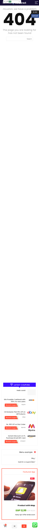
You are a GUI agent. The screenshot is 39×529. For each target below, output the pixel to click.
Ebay (23, 417)
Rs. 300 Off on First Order (15, 424)
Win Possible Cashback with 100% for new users (14, 400)
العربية (6, 1)
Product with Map (26, 505)
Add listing (24, 526)
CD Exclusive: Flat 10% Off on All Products (14, 413)
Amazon (22, 441)
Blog (33, 458)
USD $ (35, 12)
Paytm (23, 404)
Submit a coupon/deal (26, 462)
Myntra (23, 427)
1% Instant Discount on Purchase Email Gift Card (15, 437)
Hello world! (21, 390)
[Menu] (36, 3)
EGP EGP (35, 16)
